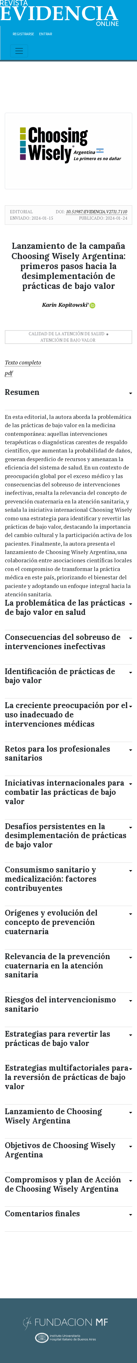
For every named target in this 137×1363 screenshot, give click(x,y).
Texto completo (23, 362)
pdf (8, 373)
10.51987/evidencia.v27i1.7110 (96, 212)
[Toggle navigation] (19, 51)
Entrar (45, 33)
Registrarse (23, 33)
